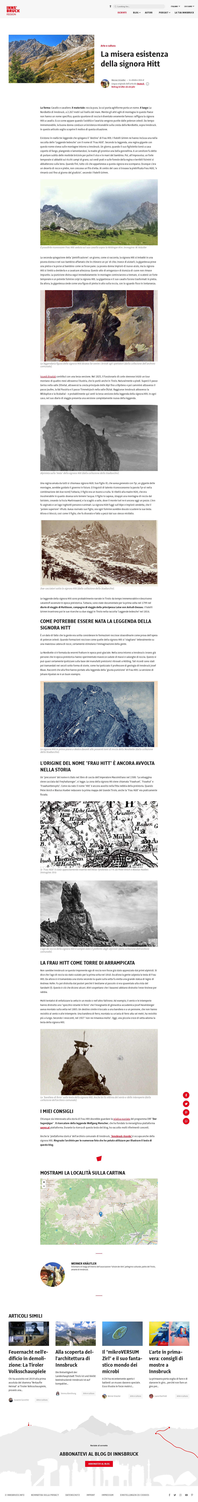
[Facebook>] (169, 1495)
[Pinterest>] (192, 1495)
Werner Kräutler (119, 80)
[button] (100, 1214)
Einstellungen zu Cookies (134, 1495)
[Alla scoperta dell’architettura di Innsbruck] (75, 1334)
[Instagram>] (180, 1495)
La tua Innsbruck (184, 12)
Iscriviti (122, 12)
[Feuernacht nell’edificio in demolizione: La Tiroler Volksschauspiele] (29, 1334)
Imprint (91, 1495)
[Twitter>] (175, 1495)
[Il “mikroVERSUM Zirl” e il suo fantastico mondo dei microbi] (122, 1334)
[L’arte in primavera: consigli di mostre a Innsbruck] (169, 1334)
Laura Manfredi (160, 1396)
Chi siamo (188, 6)
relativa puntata (121, 1119)
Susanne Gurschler (21, 1400)
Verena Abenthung (68, 1393)
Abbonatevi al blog (99, 1464)
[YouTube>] (186, 1495)
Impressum (107, 1495)
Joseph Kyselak (48, 376)
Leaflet (155, 1244)
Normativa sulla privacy (45, 1495)
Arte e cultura (108, 46)
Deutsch (141, 84)
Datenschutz (72, 1495)
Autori (148, 12)
